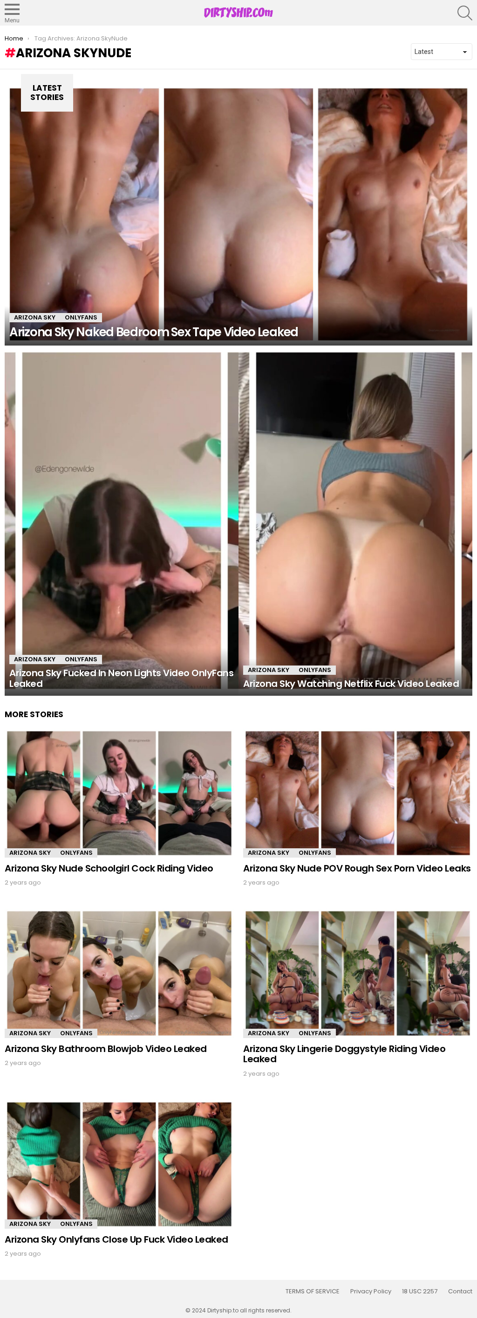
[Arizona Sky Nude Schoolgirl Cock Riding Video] (119, 793)
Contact (460, 1291)
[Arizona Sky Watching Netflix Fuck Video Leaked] (355, 521)
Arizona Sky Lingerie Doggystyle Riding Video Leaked (344, 1054)
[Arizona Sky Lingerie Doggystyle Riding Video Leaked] (357, 973)
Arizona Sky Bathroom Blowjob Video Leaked (106, 1048)
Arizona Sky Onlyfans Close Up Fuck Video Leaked (116, 1239)
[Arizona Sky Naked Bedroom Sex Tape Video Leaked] (238, 214)
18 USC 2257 (419, 1291)
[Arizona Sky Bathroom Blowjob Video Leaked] (119, 973)
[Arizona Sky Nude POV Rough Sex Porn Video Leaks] (357, 793)
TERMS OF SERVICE (313, 1291)
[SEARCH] (464, 13)
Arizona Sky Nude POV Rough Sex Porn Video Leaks (357, 868)
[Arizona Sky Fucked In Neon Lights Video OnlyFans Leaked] (121, 521)
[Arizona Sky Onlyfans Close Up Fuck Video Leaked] (119, 1164)
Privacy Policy (370, 1291)
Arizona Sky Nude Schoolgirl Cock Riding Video (109, 868)
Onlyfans (81, 317)
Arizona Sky (34, 317)
